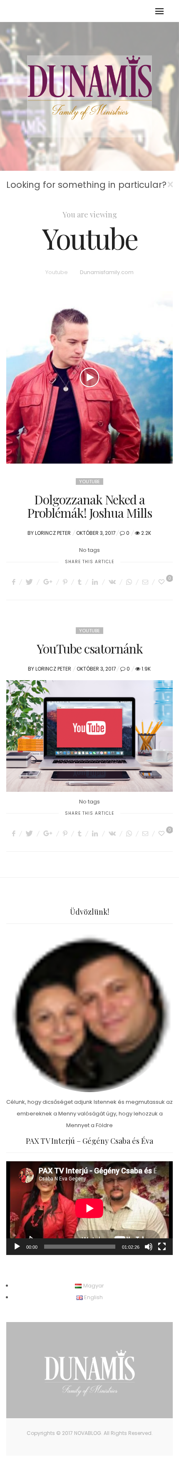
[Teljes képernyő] (162, 1246)
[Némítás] (148, 1246)
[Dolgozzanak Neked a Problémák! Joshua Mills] (89, 377)
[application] (89, 1208)
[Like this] (163, 582)
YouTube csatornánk (90, 648)
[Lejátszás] (17, 1246)
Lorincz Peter (53, 532)
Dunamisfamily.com (107, 272)
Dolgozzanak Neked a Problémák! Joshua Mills (89, 506)
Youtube (56, 272)
